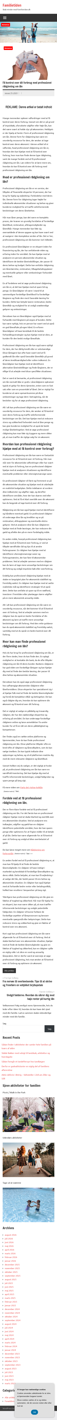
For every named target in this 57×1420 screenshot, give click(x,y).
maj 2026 (9, 1246)
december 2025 (12, 1264)
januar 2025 (10, 1305)
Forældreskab (11, 1401)
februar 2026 (11, 1257)
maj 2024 (9, 1335)
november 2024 (12, 1312)
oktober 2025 (11, 1272)
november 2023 (12, 1357)
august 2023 (10, 1368)
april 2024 (9, 1338)
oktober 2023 (11, 1361)
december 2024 (12, 1309)
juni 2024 (9, 1331)
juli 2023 (9, 1372)
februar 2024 (11, 1346)
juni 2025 (9, 1286)
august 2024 (10, 1324)
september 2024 (12, 1320)
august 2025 (10, 1279)
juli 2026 (9, 1238)
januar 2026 (10, 1260)
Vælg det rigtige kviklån (31, 787)
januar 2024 (10, 1350)
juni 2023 (9, 1376)
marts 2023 (10, 1383)
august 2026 (10, 1234)
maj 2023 (9, 1379)
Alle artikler (9, 970)
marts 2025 (10, 1298)
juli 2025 (9, 1283)
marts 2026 (10, 1253)
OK (34, 1412)
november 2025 (12, 1268)
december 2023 (12, 1353)
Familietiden (12, 5)
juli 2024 (9, 1327)
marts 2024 (10, 1342)
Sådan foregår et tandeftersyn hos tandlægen (23, 1061)
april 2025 (9, 1294)
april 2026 (9, 1249)
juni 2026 (9, 1242)
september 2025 (12, 1275)
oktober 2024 (11, 1316)
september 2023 (12, 1364)
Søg (4, 1023)
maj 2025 (9, 1290)
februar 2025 (11, 1301)
